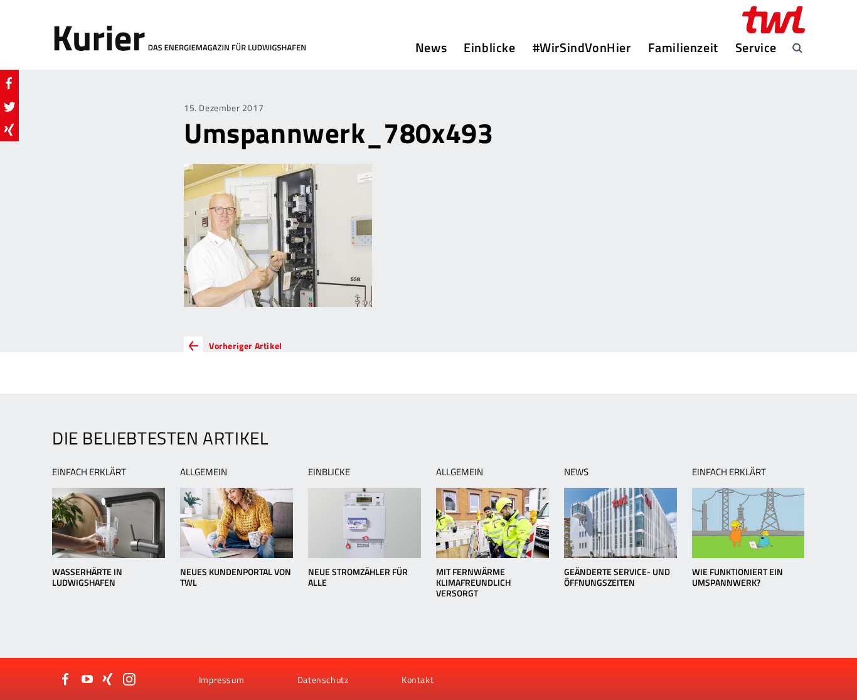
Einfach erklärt (89, 472)
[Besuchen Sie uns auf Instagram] (129, 679)
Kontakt (418, 679)
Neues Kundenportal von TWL (235, 577)
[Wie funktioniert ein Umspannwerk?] (748, 523)
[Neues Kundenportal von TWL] (236, 523)
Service (756, 47)
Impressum (221, 679)
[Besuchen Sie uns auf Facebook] (66, 679)
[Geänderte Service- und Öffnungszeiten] (620, 523)
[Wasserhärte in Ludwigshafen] (108, 523)
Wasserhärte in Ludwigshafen (87, 577)
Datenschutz (323, 679)
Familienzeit (683, 47)
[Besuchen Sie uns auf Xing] (108, 679)
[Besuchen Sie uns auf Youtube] (87, 679)
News (431, 47)
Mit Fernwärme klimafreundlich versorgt (473, 582)
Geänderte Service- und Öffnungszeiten (617, 577)
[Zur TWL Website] (773, 19)
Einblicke (489, 47)
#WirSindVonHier (582, 47)
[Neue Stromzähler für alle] (364, 523)
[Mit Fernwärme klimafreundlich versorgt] (492, 523)
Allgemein (203, 472)
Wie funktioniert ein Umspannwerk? (737, 577)
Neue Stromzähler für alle (358, 577)
